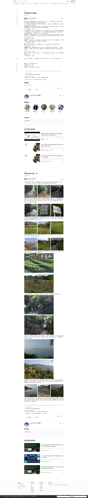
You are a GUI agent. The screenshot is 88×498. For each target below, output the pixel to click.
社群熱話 (22, 3)
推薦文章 (37, 3)
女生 (58, 3)
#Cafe (59, 484)
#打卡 (54, 484)
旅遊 (55, 3)
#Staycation (63, 484)
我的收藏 (41, 487)
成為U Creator (29, 3)
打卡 (30, 77)
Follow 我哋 (44, 79)
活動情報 (46, 77)
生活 (65, 3)
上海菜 (30, 85)
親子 (63, 3)
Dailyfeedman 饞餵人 (31, 18)
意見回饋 (32, 490)
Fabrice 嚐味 (44, 111)
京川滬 (26, 85)
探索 (34, 3)
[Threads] (17, 76)
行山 (70, 3)
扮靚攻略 (42, 77)
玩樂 (60, 3)
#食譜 (57, 484)
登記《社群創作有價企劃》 (35, 74)
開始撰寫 (72, 1)
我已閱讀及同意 (72, 496)
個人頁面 (41, 484)
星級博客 (41, 3)
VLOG (50, 3)
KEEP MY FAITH (60, 111)
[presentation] (24, 107)
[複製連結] (17, 78)
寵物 (68, 3)
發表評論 (27, 120)
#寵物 (49, 484)
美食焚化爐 (52, 111)
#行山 (52, 484)
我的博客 (41, 490)
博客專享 (45, 3)
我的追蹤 (41, 489)
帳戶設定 (41, 486)
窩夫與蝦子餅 (35, 111)
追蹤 (62, 18)
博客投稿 (32, 492)
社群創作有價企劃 (16, 3)
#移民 (67, 484)
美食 (53, 3)
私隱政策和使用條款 (28, 496)
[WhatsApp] (17, 73)
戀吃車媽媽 (27, 111)
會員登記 (68, 1)
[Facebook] (17, 70)
